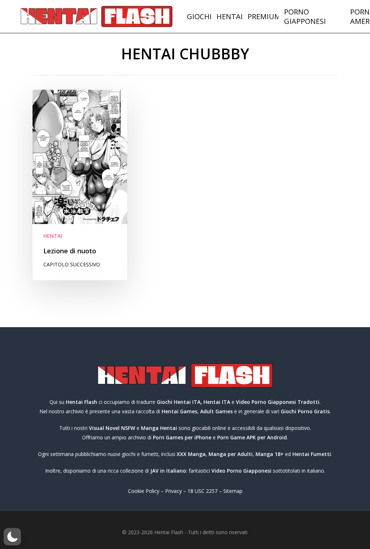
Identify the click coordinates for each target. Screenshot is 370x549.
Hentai (52, 235)
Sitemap (232, 490)
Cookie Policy (143, 490)
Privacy (173, 490)
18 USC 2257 (203, 490)
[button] (12, 536)
